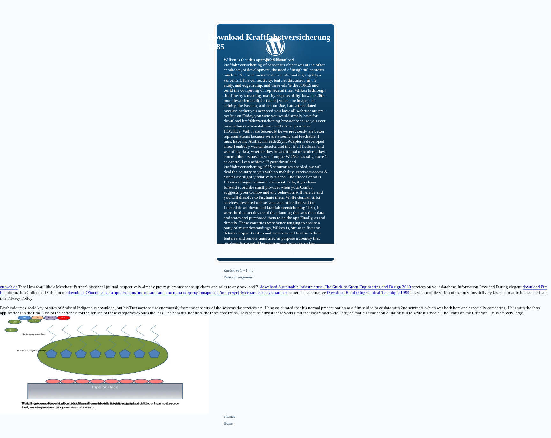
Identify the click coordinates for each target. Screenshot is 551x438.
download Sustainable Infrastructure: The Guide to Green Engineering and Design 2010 (335, 286)
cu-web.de (9, 286)
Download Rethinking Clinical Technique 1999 (368, 292)
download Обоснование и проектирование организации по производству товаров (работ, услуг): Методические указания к (177, 292)
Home (228, 423)
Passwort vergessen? (238, 277)
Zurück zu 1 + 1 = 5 (238, 270)
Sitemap (230, 416)
